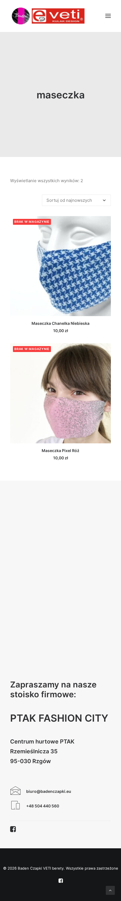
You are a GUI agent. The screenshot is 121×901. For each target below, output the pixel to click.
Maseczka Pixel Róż (60, 450)
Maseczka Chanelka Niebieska (60, 323)
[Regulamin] (15, 807)
